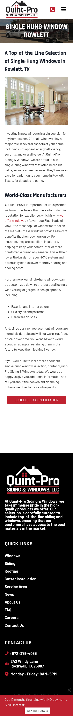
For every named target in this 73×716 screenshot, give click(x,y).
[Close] (69, 690)
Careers (11, 617)
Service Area (16, 586)
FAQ (8, 609)
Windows (12, 555)
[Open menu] (63, 9)
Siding (10, 563)
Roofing (11, 571)
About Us (12, 602)
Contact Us (14, 625)
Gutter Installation (20, 579)
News (9, 594)
